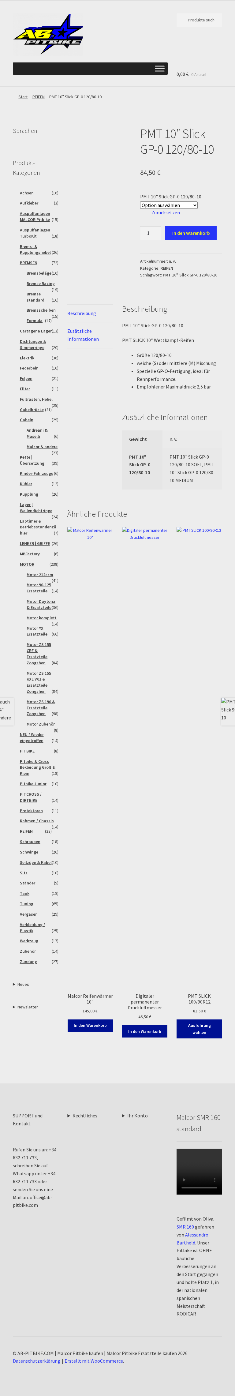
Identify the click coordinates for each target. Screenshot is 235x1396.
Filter (25, 389)
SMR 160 (185, 1227)
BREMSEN (28, 262)
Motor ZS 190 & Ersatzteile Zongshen (41, 708)
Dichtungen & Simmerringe (33, 344)
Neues (23, 984)
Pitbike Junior (33, 783)
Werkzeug (29, 941)
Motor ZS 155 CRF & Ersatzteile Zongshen (39, 653)
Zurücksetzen (165, 212)
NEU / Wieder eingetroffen (32, 737)
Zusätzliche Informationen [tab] (83, 335)
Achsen (27, 193)
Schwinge (29, 852)
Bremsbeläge (39, 273)
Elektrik (27, 358)
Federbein (29, 368)
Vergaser (28, 914)
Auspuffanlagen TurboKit (35, 233)
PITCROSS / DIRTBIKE (31, 797)
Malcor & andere (42, 446)
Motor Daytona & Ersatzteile (41, 604)
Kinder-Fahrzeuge (36, 473)
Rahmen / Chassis (37, 821)
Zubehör (28, 951)
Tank (24, 893)
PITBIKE (27, 751)
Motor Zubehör (41, 724)
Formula (35, 320)
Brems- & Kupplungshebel (35, 249)
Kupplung (29, 494)
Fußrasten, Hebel (36, 399)
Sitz (24, 873)
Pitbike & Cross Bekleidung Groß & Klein (37, 767)
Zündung (28, 961)
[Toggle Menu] (160, 69)
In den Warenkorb (191, 233)
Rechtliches (85, 1116)
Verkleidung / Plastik (32, 927)
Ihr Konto (137, 1116)
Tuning (26, 903)
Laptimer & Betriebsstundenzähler (38, 527)
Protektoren (31, 810)
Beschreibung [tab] (81, 313)
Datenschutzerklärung (36, 1361)
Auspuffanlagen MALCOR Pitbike (35, 216)
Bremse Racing (41, 283)
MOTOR (27, 564)
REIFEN (38, 96)
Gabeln (26, 419)
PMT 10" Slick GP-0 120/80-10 (170, 196)
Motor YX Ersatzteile (37, 631)
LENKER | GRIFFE (35, 543)
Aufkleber (29, 203)
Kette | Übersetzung (32, 460)
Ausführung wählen (199, 1029)
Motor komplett (42, 618)
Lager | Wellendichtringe (36, 507)
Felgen (26, 378)
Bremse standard (35, 297)
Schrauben (30, 841)
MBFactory (30, 554)
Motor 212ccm (40, 574)
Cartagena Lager (36, 331)
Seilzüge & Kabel (36, 862)
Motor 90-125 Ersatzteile (39, 588)
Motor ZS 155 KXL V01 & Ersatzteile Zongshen (39, 682)
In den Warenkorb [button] (90, 1025)
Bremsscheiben (41, 310)
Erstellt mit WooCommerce (94, 1361)
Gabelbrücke (32, 409)
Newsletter (27, 1007)
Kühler (26, 483)
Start (23, 96)
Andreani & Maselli (37, 433)
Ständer (27, 883)
